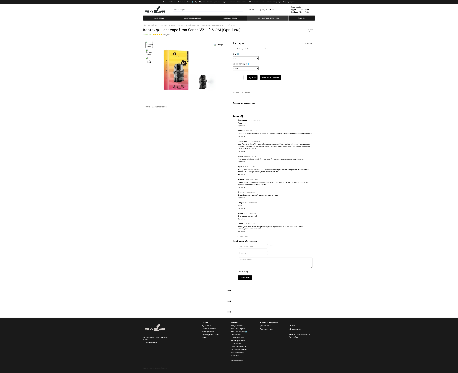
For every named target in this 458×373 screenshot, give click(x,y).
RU (253, 9)
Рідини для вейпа (229, 18)
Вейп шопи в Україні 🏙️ (185, 2)
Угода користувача (289, 2)
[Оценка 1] (252, 271)
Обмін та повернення (256, 2)
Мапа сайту (235, 355)
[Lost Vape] (218, 44)
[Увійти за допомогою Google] (290, 246)
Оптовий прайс (242, 2)
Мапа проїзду (293, 337)
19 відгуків (166, 35)
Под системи (158, 18)
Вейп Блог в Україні (169, 2)
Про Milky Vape (200, 2)
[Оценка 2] (256, 271)
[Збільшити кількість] (241, 77)
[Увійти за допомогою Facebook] (287, 246)
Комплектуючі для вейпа (268, 18)
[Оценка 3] (260, 271)
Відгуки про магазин (228, 2)
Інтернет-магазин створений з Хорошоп (155, 368)
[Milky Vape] (155, 327)
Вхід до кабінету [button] (236, 326)
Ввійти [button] (239, 49)
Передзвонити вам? (266, 329)
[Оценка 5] (267, 271)
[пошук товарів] (242, 9)
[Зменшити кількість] (234, 77)
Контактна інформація (273, 2)
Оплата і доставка (213, 2)
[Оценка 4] (263, 271)
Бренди (301, 18)
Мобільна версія (151, 343)
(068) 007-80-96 (267, 9)
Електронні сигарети (193, 18)
